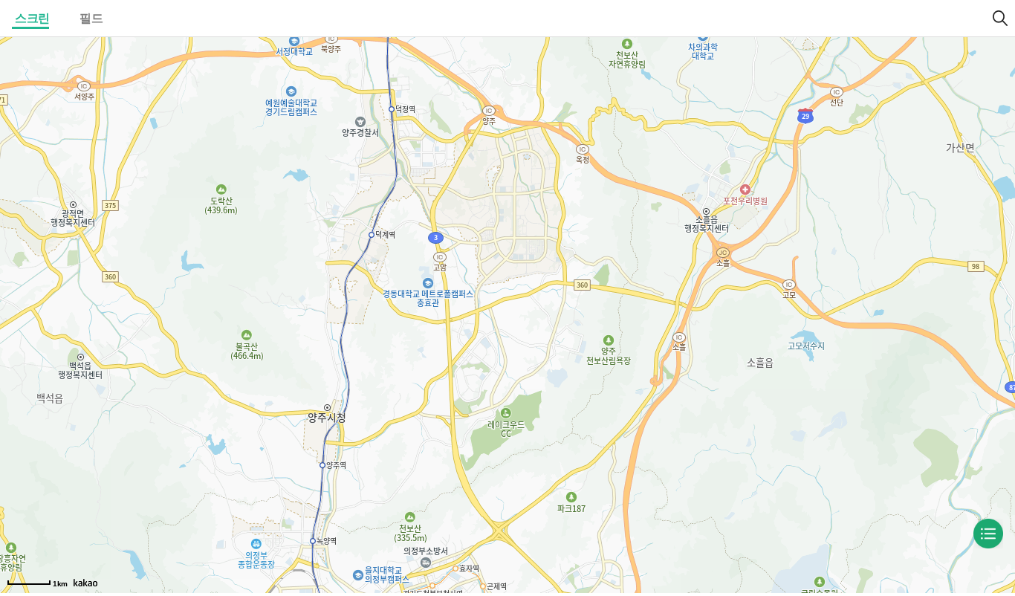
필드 (91, 18)
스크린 (32, 18)
